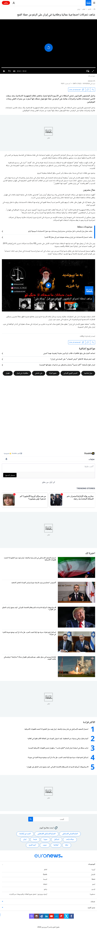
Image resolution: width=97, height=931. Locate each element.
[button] (48, 48)
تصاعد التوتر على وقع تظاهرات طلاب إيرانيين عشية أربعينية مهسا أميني (69, 353)
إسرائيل (56, 839)
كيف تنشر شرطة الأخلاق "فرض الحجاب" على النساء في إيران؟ (73, 359)
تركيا (66, 845)
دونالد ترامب (70, 839)
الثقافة (45, 884)
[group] (14, 71)
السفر (93, 884)
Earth (45, 874)
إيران (78, 9)
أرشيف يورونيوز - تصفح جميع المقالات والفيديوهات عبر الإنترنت (28, 894)
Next (93, 879)
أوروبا (93, 869)
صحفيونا (92, 894)
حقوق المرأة (53, 373)
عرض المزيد (91, 907)
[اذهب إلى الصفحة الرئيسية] (88, 3)
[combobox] (48, 819)
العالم (83, 9)
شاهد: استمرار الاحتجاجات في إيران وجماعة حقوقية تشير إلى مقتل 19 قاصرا (68, 237)
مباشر (6, 3)
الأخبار (89, 9)
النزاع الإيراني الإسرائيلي (70, 833)
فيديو (93, 889)
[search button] (30, 819)
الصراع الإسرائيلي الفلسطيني (46, 833)
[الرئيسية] (94, 9)
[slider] (48, 68)
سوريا (45, 839)
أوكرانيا (56, 845)
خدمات (93, 901)
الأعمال (93, 874)
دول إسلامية (88, 373)
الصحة (45, 879)
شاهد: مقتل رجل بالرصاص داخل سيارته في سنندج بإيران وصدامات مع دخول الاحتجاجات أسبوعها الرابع (60, 231)
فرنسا (35, 839)
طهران (8, 373)
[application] (48, 46)
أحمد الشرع (32, 845)
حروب (45, 845)
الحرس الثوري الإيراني (70, 373)
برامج (45, 889)
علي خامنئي (38, 373)
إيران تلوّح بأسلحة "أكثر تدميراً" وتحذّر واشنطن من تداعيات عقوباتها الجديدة (67, 365)
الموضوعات (91, 864)
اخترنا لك (90, 553)
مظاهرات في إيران (22, 373)
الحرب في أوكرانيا (25, 833)
